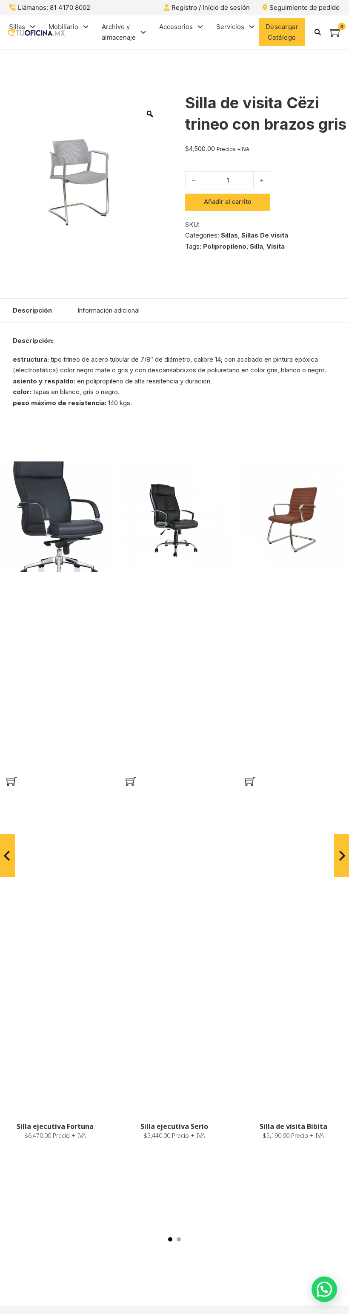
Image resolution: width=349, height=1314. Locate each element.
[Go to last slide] (7, 855)
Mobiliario (63, 27)
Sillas (17, 27)
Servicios (230, 27)
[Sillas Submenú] (32, 26)
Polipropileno (224, 246)
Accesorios (176, 27)
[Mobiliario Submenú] (86, 26)
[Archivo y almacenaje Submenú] (143, 32)
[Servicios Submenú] (252, 26)
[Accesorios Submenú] (200, 26)
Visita (275, 246)
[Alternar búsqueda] (317, 32)
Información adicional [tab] (108, 310)
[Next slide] (341, 855)
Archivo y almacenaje (119, 32)
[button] (11, 781)
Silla (256, 246)
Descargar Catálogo (282, 32)
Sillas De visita (264, 235)
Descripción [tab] (32, 310)
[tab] (170, 1239)
